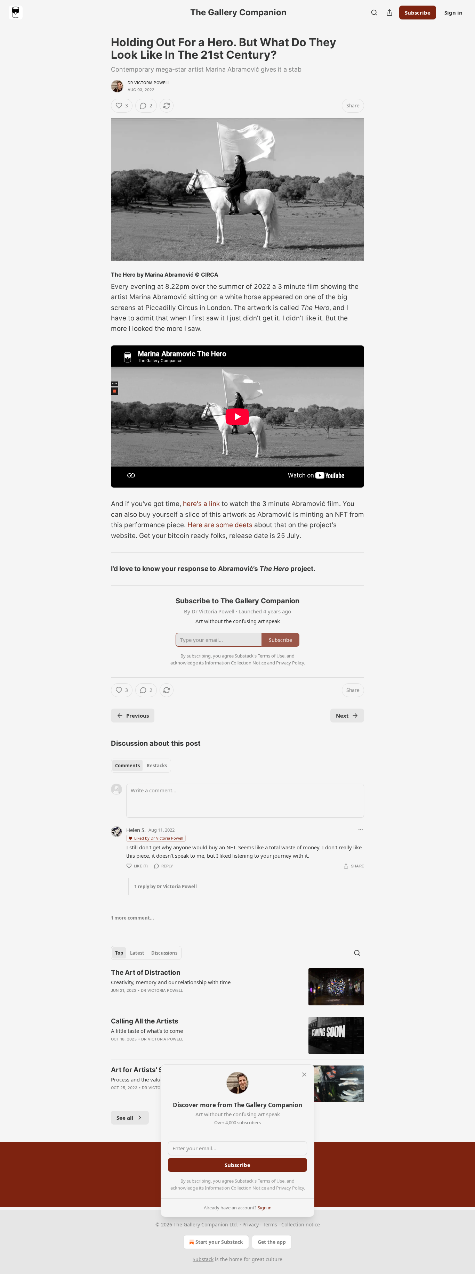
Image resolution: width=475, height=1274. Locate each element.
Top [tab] (119, 953)
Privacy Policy (290, 1188)
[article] (237, 986)
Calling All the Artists (144, 1021)
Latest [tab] (137, 953)
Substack (203, 1259)
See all (125, 1117)
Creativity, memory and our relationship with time (171, 982)
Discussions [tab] (164, 953)
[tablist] (141, 766)
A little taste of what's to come (147, 1030)
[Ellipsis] (360, 829)
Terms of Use (271, 1181)
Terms (270, 1224)
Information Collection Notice (235, 1188)
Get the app (272, 1242)
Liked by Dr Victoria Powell (158, 838)
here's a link (201, 504)
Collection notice (300, 1224)
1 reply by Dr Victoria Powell (165, 886)
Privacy (250, 1224)
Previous (137, 715)
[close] (304, 1074)
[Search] (374, 12)
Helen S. (136, 829)
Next (342, 715)
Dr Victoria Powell (149, 82)
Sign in (453, 12)
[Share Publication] (389, 12)
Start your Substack (219, 1242)
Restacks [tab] (157, 765)
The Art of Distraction (145, 973)
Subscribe (417, 12)
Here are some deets (219, 525)
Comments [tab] (127, 765)
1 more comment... (132, 918)
